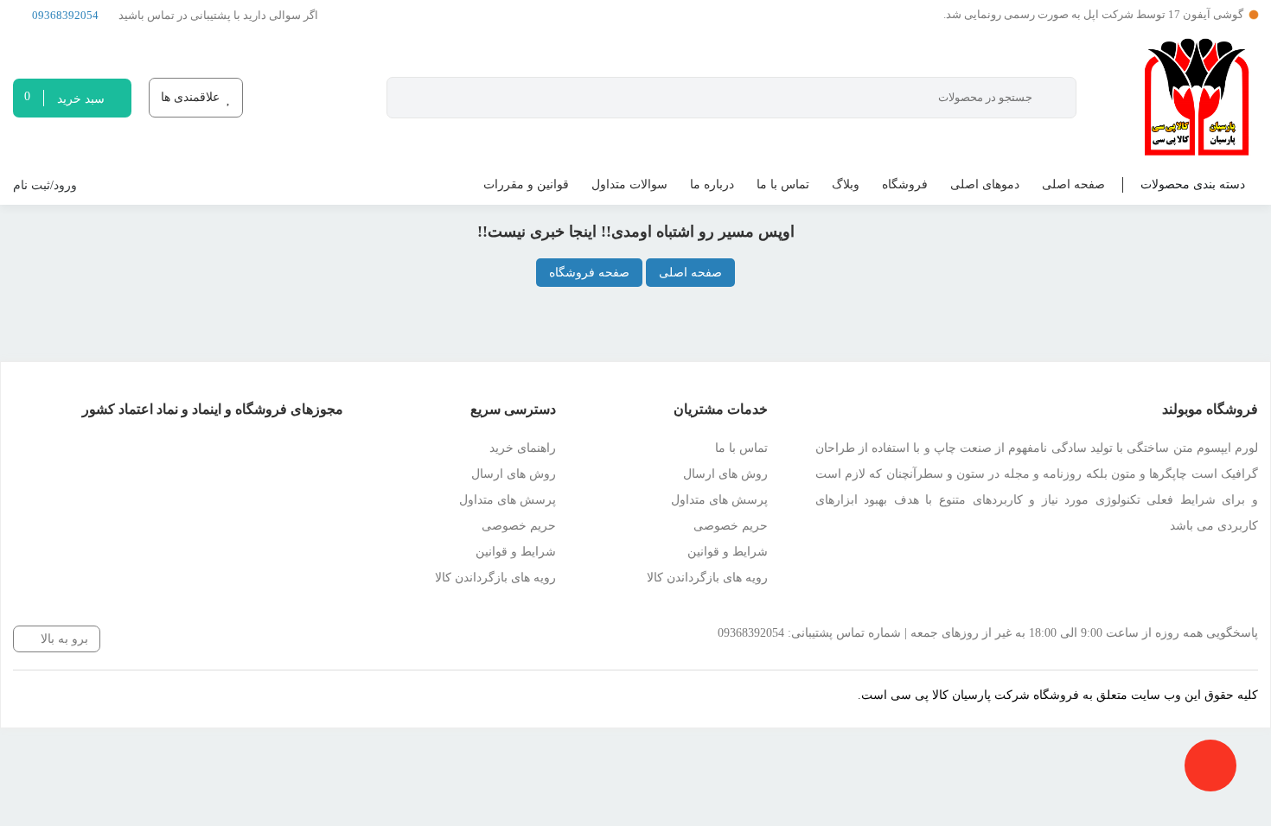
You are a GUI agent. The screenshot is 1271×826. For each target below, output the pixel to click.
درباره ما (712, 184)
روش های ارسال (725, 473)
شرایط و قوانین (727, 551)
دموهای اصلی (984, 184)
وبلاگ (845, 184)
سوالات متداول (629, 184)
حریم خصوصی (730, 525)
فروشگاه (905, 184)
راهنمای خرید (522, 448)
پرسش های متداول (719, 499)
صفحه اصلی (1073, 184)
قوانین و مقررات (526, 184)
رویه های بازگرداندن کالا (707, 577)
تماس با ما (783, 184)
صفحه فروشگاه (589, 272)
